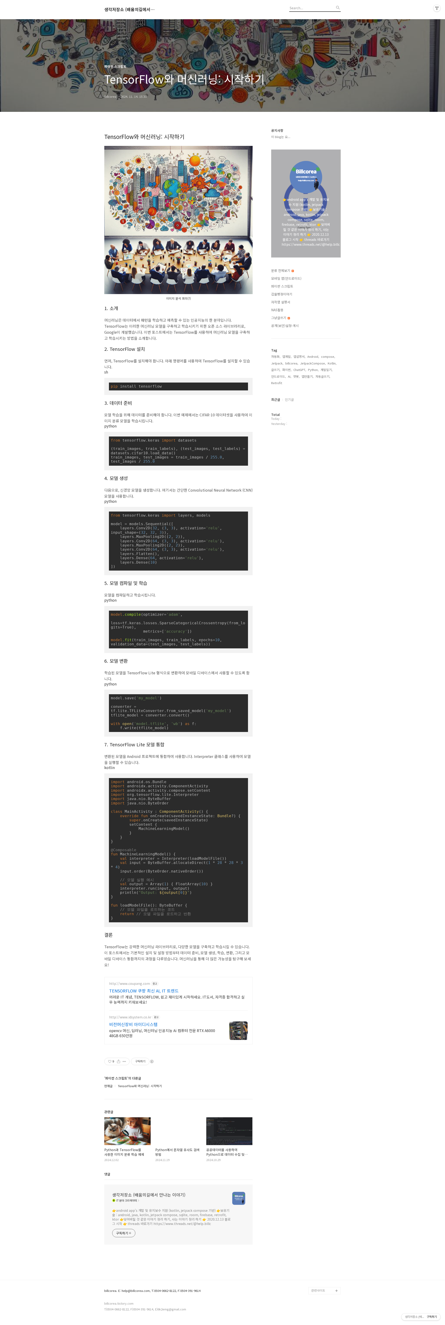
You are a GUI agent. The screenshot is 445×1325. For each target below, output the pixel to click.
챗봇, (296, 376)
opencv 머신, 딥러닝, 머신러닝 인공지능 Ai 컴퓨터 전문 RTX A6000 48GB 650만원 (162, 1033)
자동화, (275, 356)
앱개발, (287, 356)
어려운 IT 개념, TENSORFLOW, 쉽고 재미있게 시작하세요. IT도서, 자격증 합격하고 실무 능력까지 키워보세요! (177, 999)
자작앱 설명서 (280, 302)
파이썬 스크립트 (282, 286)
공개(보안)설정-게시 (285, 325)
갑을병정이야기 (281, 294)
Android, (313, 356)
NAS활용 (277, 310)
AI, (289, 376)
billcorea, (291, 363)
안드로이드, (278, 376)
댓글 (107, 1174)
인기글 (289, 399)
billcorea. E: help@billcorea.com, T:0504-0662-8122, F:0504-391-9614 (152, 1291)
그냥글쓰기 (279, 317)
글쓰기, (275, 369)
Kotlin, (332, 363)
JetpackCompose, (313, 363)
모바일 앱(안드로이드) (286, 278)
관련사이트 (318, 1290)
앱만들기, (308, 376)
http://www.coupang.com (129, 984)
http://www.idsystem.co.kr (130, 1017)
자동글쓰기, (322, 376)
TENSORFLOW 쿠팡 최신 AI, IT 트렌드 (144, 990)
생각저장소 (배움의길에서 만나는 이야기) (129, 9)
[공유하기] (118, 1061)
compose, (328, 356)
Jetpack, (277, 363)
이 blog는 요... (280, 137)
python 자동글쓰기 (324, 1283)
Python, (313, 369)
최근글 (275, 399)
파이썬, (287, 369)
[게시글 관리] (124, 1061)
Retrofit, (277, 383)
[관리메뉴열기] (436, 8)
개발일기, (327, 369)
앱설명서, (299, 356)
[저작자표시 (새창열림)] (151, 1061)
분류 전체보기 (281, 270)
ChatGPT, (299, 369)
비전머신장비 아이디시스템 (133, 1024)
